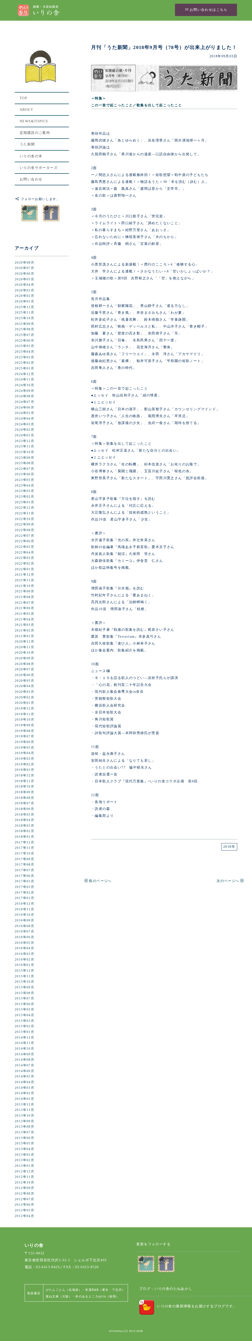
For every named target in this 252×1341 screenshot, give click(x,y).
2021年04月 (24, 619)
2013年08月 (24, 1126)
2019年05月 (24, 747)
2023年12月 (24, 441)
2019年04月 (24, 753)
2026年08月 (24, 262)
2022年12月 (24, 507)
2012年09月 (24, 1188)
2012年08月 (24, 1193)
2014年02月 (24, 1093)
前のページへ (100, 881)
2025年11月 (24, 312)
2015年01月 (24, 1032)
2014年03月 (24, 1087)
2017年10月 (24, 853)
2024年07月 (24, 402)
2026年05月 (24, 279)
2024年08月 (24, 396)
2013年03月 (24, 1154)
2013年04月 (24, 1149)
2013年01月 (24, 1165)
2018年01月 (24, 836)
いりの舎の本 (31, 156)
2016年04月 (24, 948)
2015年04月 (24, 1015)
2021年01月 (24, 636)
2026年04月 (24, 284)
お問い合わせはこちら (209, 10)
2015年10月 (24, 981)
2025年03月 (24, 357)
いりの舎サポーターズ (39, 168)
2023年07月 (24, 469)
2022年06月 (24, 541)
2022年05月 (24, 547)
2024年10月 (24, 385)
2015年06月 (24, 1004)
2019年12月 (24, 708)
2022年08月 (24, 530)
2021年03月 (24, 625)
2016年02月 (24, 959)
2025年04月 (24, 351)
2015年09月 (24, 987)
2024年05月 (24, 413)
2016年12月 (24, 903)
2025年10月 (24, 318)
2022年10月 (24, 519)
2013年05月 (24, 1143)
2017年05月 (24, 881)
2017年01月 (24, 898)
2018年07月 (24, 803)
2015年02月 (24, 1026)
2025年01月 (24, 368)
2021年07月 (24, 602)
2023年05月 (24, 480)
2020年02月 (24, 697)
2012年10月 (24, 1182)
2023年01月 (24, 502)
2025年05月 (24, 346)
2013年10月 (24, 1115)
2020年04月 (24, 686)
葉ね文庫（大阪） (59, 1296)
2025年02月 (24, 362)
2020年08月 (24, 664)
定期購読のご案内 (35, 133)
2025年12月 (24, 307)
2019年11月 (24, 714)
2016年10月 (24, 914)
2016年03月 (24, 954)
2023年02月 (24, 496)
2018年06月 (24, 809)
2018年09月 (24, 792)
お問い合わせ (31, 179)
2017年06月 (24, 876)
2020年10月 (24, 652)
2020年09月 (24, 658)
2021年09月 (24, 591)
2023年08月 (24, 463)
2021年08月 (24, 597)
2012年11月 (24, 1177)
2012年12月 (24, 1171)
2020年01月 (24, 703)
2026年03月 (24, 290)
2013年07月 (24, 1132)
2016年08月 (24, 926)
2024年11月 (24, 379)
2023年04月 (24, 485)
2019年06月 (24, 742)
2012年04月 (24, 1216)
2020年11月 (24, 647)
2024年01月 (24, 435)
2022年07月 (24, 535)
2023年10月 (24, 452)
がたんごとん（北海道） (64, 1289)
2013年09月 (24, 1121)
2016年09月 (24, 920)
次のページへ (228, 881)
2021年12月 (24, 574)
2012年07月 (24, 1199)
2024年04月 (24, 418)
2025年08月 (24, 329)
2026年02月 (24, 296)
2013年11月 (24, 1110)
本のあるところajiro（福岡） (97, 1296)
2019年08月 (24, 731)
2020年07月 (24, 669)
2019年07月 (24, 736)
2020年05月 (24, 680)
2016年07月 (24, 931)
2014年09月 (24, 1054)
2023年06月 (24, 474)
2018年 (229, 847)
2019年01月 (24, 770)
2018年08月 (24, 798)
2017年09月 (24, 859)
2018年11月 (24, 781)
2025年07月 (24, 335)
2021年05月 (24, 613)
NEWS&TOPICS (34, 121)
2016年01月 (24, 965)
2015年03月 (24, 1021)
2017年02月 (24, 892)
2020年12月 (24, 641)
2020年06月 (24, 675)
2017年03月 (24, 887)
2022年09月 (24, 524)
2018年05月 (24, 814)
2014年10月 (24, 1048)
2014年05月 (24, 1076)
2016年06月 (24, 937)
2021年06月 (24, 608)
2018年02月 (24, 831)
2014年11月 (24, 1043)
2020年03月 (24, 692)
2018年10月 (24, 786)
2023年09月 (24, 457)
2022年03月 (24, 558)
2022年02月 (24, 563)
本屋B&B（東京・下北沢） (105, 1289)
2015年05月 (24, 1009)
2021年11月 (24, 580)
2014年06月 (24, 1071)
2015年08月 (24, 993)
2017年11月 (24, 848)
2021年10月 (24, 586)
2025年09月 (24, 324)
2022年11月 (24, 513)
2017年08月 (24, 864)
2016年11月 (24, 909)
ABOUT (26, 109)
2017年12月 (24, 842)
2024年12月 (24, 374)
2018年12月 (24, 775)
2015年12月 (24, 970)
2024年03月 (24, 424)
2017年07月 (24, 870)
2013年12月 (24, 1104)
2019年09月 (24, 725)
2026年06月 (24, 273)
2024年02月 (24, 429)
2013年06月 (24, 1138)
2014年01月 (24, 1099)
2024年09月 (24, 391)
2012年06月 (24, 1204)
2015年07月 (24, 998)
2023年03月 (24, 491)
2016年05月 (24, 943)
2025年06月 (24, 340)
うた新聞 (27, 144)
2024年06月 (24, 407)
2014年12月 (24, 1037)
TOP (23, 98)
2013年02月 (24, 1160)
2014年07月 (24, 1065)
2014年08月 (24, 1059)
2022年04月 (24, 552)
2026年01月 (24, 301)
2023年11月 (24, 446)
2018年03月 (24, 825)
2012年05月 (24, 1210)
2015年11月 (24, 976)
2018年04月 (24, 820)
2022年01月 (24, 569)
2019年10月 (24, 719)
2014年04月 (24, 1082)
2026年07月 (24, 268)
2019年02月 (24, 764)
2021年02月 (24, 630)
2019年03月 (24, 758)
